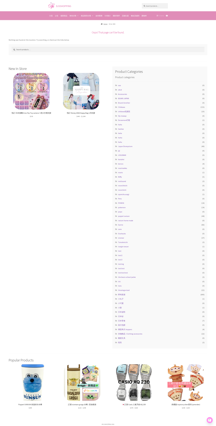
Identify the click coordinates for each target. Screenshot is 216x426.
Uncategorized (123, 290)
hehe (120, 133)
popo (120, 212)
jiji (119, 151)
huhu (120, 142)
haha (120, 124)
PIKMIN (121, 203)
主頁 (51, 16)
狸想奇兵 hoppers (125, 329)
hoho (120, 138)
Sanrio (120, 225)
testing (121, 264)
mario (120, 172)
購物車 (144, 16)
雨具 (120, 342)
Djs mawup (122, 116)
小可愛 (121, 303)
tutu (120, 286)
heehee (121, 129)
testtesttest (123, 273)
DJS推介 (108, 16)
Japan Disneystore (125, 146)
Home (105, 24)
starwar (121, 238)
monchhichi (122, 185)
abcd (120, 90)
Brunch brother (124, 103)
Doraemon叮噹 (124, 120)
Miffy (120, 177)
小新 (120, 308)
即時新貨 (121, 294)
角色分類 (73, 16)
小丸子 (121, 299)
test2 (120, 255)
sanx (120, 229)
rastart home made (125, 220)
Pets (120, 198)
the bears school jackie (127, 277)
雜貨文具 (121, 338)
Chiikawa (121, 107)
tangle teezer (123, 246)
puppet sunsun (123, 216)
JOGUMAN (122, 155)
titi (119, 281)
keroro (120, 164)
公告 (56, 16)
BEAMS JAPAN (123, 98)
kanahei (121, 159)
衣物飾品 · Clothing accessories (130, 334)
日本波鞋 (121, 312)
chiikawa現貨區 (124, 111)
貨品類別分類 (86, 16)
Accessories (122, 94)
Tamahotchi (123, 242)
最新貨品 (64, 16)
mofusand (122, 181)
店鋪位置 (125, 16)
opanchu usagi (123, 194)
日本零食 (121, 321)
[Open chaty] (210, 420)
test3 (120, 259)
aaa (119, 85)
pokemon (122, 207)
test (119, 251)
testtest (121, 268)
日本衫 (121, 316)
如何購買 (99, 16)
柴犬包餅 (121, 325)
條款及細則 (135, 16)
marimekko (122, 168)
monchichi (122, 190)
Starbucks (122, 233)
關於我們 (116, 16)
